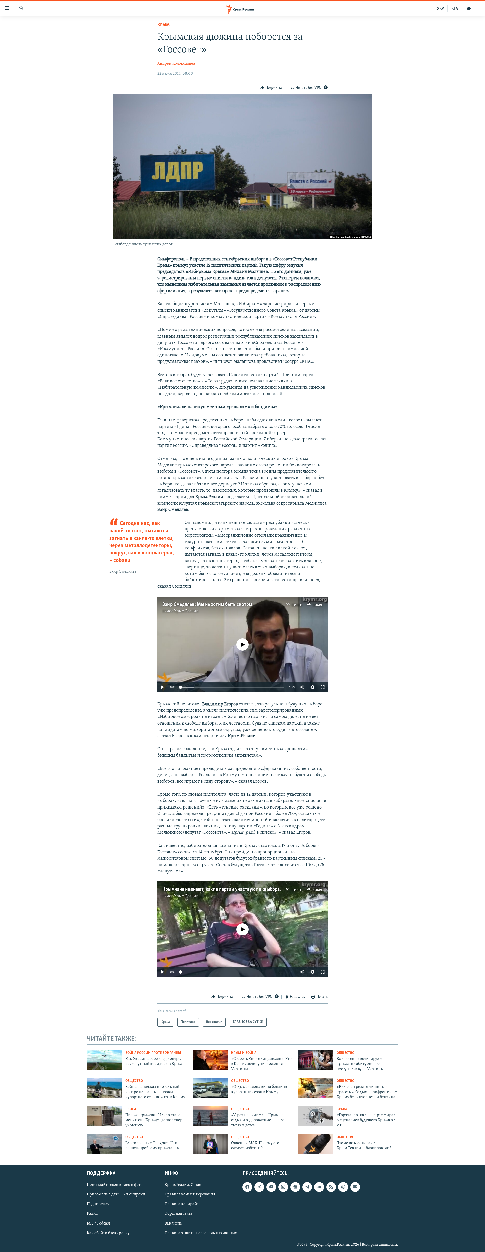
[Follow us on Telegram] (307, 1187)
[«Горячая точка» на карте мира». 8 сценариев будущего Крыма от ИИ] (315, 1116)
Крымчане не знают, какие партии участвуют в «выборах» (222, 889)
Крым (163, 25)
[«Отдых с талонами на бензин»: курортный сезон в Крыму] (210, 1088)
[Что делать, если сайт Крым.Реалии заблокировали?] (315, 1144)
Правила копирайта (183, 1204)
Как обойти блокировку (108, 1233)
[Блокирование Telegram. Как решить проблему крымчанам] (104, 1144)
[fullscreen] (323, 687)
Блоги (130, 1109)
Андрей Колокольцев (176, 64)
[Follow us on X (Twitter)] (259, 1187)
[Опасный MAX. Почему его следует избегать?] (210, 1144)
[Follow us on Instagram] (283, 1187)
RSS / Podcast (98, 1223)
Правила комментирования (190, 1194)
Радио (92, 1214)
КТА (454, 9)
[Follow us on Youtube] (271, 1187)
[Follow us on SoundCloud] (319, 1187)
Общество (345, 1053)
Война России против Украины (153, 1053)
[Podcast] (343, 1187)
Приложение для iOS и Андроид (116, 1194)
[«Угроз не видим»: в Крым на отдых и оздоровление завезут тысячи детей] (210, 1116)
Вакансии (174, 1223)
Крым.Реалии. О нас (183, 1185)
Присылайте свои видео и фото (114, 1185)
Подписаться (98, 1204)
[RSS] (331, 1187)
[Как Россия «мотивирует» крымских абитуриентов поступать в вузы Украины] (315, 1060)
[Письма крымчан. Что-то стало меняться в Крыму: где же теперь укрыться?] (104, 1116)
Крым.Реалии (186, 611)
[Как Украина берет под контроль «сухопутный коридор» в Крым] (104, 1060)
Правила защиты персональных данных (201, 1233)
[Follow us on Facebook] (247, 1187)
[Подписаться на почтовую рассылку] (355, 1187)
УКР (440, 9)
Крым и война (243, 1053)
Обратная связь (178, 1214)
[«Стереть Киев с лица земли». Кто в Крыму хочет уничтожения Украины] (210, 1060)
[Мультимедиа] (469, 8)
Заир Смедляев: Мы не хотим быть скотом (207, 604)
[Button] (272, 88)
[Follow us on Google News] (295, 1187)
